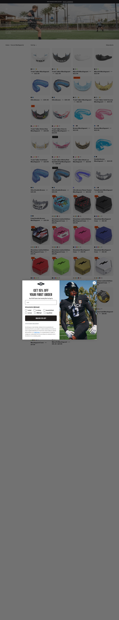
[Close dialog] (94, 282)
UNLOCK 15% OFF (41, 318)
